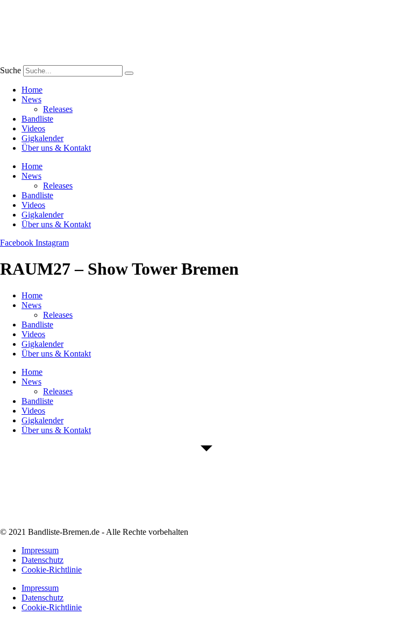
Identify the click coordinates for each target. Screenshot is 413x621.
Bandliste (37, 118)
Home (32, 89)
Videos (33, 128)
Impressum (40, 550)
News (31, 99)
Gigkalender (42, 138)
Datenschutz (42, 559)
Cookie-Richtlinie (52, 569)
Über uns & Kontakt (56, 147)
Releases (58, 109)
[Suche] (129, 73)
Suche (10, 70)
